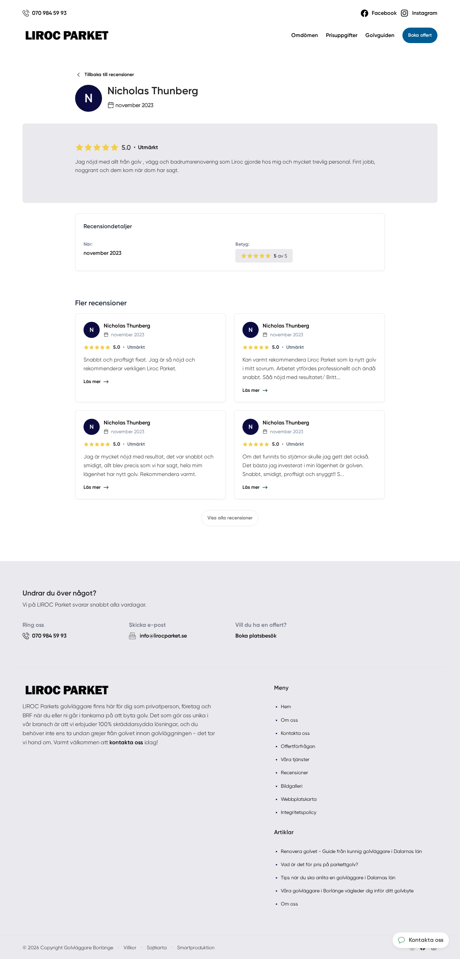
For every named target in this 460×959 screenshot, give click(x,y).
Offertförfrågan (298, 746)
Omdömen (304, 35)
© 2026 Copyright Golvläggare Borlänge (68, 947)
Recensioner (294, 772)
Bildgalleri (291, 786)
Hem (286, 706)
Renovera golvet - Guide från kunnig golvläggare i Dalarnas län (351, 851)
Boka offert (420, 35)
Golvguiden (379, 35)
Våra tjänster (295, 759)
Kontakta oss (295, 733)
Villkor (130, 947)
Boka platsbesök (255, 635)
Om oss (289, 720)
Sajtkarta (157, 947)
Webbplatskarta (299, 799)
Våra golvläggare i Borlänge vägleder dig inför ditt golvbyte (347, 890)
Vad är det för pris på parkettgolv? (319, 864)
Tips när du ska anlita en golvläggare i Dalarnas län (338, 877)
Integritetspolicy (298, 812)
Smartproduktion (196, 947)
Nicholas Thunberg (127, 325)
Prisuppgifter (341, 35)
